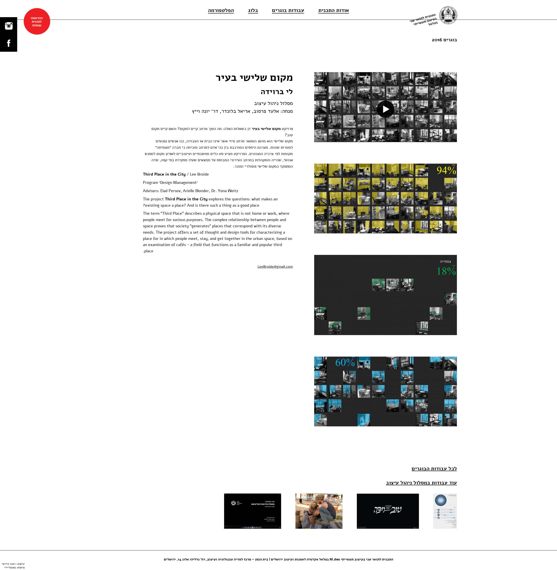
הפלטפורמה (221, 10)
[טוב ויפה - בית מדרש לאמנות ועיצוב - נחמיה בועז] (388, 511)
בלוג (253, 10)
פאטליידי (10, 567)
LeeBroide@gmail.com (275, 266)
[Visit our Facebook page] (8, 43)
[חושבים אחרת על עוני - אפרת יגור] (445, 511)
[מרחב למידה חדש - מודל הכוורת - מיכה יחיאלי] (318, 511)
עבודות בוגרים (288, 10)
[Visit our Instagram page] (8, 25)
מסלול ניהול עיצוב (273, 103)
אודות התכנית (333, 10)
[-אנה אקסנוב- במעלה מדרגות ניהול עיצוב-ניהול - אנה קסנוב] (252, 511)
